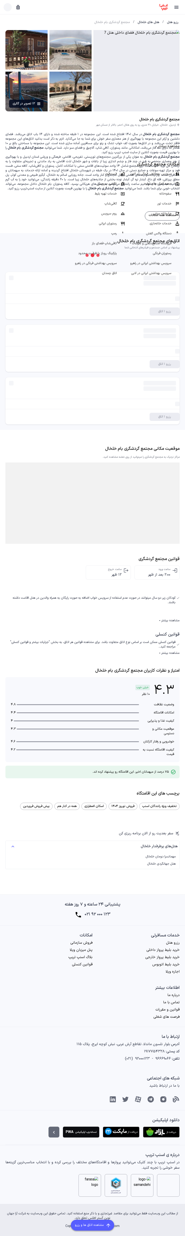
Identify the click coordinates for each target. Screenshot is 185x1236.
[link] (173, 22)
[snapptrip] (163, 7)
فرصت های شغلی (166, 1017)
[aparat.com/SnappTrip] (138, 1099)
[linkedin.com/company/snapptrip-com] (112, 1099)
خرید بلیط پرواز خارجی (162, 957)
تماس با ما (171, 1002)
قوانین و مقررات (167, 1009)
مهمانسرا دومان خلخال (161, 856)
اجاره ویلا (173, 971)
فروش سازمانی (81, 942)
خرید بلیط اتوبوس (166, 964)
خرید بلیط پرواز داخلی (163, 950)
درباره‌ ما (173, 995)
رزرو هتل (173, 942)
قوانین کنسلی (82, 964)
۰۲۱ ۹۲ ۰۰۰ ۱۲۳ (97, 914)
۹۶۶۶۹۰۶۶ (163, 1058)
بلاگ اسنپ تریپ (80, 957)
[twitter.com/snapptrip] (125, 1099)
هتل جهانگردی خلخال (161, 864)
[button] (176, 7)
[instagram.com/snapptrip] (163, 1099)
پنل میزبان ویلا (81, 950)
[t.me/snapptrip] (150, 1099)
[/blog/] (176, 1099)
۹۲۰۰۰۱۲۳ (142, 1058)
